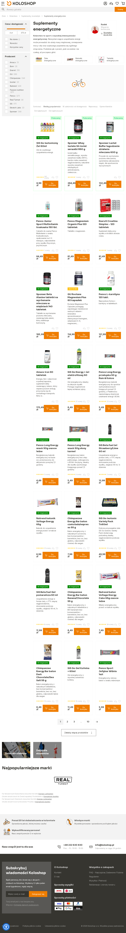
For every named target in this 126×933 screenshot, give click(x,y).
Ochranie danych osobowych (26, 905)
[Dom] (21, 3)
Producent (10, 56)
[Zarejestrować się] (105, 3)
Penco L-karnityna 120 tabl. (109, 296)
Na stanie (14, 39)
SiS (13, 104)
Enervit (15, 70)
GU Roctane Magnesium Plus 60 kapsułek (77, 297)
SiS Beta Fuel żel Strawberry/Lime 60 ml (108, 448)
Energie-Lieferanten (46, 794)
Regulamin (94, 876)
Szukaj (120, 9)
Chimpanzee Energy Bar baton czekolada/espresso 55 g (78, 523)
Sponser (16, 112)
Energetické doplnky (42, 802)
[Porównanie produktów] (111, 3)
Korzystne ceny (16, 47)
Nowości (13, 43)
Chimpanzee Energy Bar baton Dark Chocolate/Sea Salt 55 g (46, 674)
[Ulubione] (117, 3)
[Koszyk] (123, 3)
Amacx (14, 62)
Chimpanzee (17, 78)
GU (13, 74)
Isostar (14, 82)
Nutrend (15, 86)
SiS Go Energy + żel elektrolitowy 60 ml (78, 375)
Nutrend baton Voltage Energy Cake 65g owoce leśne (108, 597)
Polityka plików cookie (32, 926)
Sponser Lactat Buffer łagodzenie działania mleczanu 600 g (109, 148)
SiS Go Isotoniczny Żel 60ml (47, 145)
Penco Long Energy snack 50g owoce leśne (47, 448)
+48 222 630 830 (72, 845)
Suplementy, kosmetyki (30, 16)
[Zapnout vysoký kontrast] (6, 927)
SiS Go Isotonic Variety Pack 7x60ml (108, 521)
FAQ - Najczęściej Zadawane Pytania (106, 872)
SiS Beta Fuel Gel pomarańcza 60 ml (47, 594)
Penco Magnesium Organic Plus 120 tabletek (78, 224)
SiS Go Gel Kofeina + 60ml (78, 670)
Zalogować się (38, 894)
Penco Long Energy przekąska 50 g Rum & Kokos (110, 375)
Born (13, 66)
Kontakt (57, 872)
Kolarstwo (13, 16)
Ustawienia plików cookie (55, 926)
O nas (57, 876)
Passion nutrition (17, 91)
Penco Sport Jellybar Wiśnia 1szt (108, 671)
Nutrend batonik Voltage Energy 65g (45, 521)
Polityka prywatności (10, 926)
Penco (15, 96)
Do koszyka (52, 184)
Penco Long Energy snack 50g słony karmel (78, 448)
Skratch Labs (17, 108)
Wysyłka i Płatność (98, 880)
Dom (4, 16)
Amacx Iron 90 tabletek (44, 374)
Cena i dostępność (14, 24)
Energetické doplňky (51, 796)
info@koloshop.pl (104, 845)
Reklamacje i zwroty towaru (102, 884)
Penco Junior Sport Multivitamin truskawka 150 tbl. (47, 224)
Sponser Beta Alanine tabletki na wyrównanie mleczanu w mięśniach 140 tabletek (47, 302)
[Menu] (3, 3)
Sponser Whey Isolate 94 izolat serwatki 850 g (77, 146)
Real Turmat (17, 100)
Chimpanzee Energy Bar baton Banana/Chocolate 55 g (78, 597)
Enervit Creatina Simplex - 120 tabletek (108, 224)
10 (88, 721)
